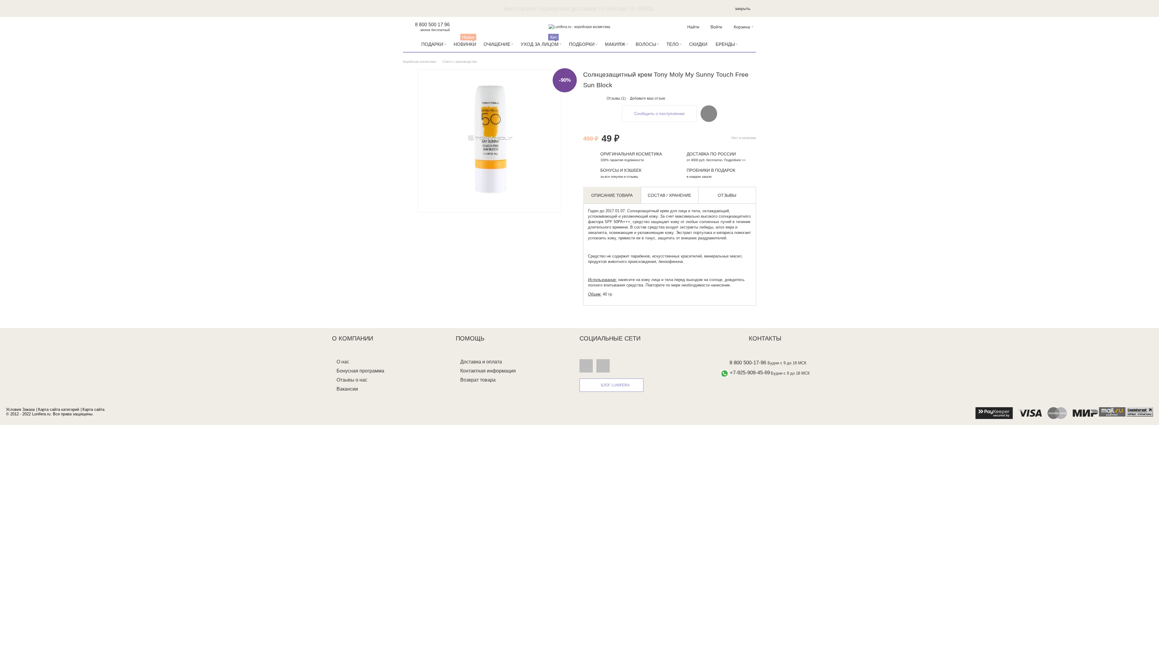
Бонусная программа (360, 370)
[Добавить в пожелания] (709, 113)
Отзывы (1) (616, 98)
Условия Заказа (20, 409)
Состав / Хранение (669, 195)
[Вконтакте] (586, 365)
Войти (716, 26)
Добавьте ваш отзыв (647, 98)
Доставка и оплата (481, 361)
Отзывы (727, 195)
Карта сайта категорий (58, 409)
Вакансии (347, 389)
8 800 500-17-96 (748, 363)
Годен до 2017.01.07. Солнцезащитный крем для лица (637, 211)
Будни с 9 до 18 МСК (787, 363)
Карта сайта (93, 409)
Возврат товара (478, 379)
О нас (343, 361)
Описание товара (612, 195)
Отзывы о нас (352, 379)
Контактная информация (488, 370)
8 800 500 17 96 (432, 24)
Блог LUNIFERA (615, 385)
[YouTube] (603, 365)
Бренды (725, 44)
